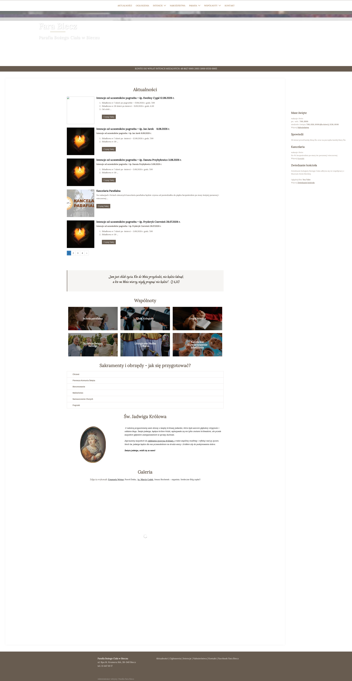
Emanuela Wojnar (116, 479)
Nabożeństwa (303, 127)
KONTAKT (230, 5)
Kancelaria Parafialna (108, 190)
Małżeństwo (78, 393)
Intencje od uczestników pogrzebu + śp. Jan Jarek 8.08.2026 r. (133, 128)
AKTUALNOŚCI (125, 5)
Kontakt (212, 658)
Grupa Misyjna (197, 318)
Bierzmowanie (79, 387)
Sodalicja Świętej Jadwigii (93, 344)
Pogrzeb (76, 405)
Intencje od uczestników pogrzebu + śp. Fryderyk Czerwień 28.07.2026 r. (138, 221)
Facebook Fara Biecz (228, 658)
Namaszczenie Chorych (83, 399)
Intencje (187, 658)
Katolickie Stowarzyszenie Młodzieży (197, 344)
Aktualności (162, 658)
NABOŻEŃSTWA (177, 5)
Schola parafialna (93, 318)
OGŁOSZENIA (142, 5)
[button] (145, 374)
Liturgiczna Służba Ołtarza (145, 344)
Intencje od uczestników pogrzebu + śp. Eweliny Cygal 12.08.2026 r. (135, 97)
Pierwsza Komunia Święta (84, 380)
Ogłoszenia (175, 658)
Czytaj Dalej (109, 117)
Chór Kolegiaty (145, 318)
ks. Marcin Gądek (145, 479)
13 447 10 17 (106, 665)
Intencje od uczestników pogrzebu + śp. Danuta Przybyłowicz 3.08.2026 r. (139, 159)
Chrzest (76, 374)
